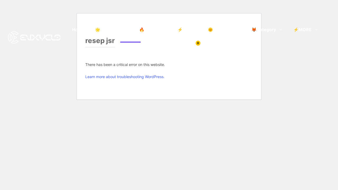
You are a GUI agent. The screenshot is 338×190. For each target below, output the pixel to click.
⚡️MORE (302, 29)
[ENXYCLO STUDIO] (34, 37)
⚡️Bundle (187, 29)
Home (78, 29)
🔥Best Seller (153, 29)
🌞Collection (221, 29)
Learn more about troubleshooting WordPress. (125, 76)
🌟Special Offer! (112, 29)
